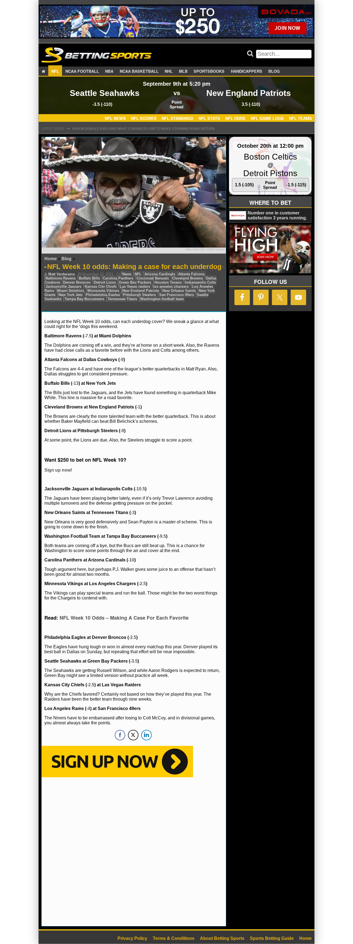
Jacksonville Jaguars (63, 286)
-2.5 (142, 583)
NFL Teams (300, 118)
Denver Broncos (76, 282)
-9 (122, 359)
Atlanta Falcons (191, 274)
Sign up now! (58, 470)
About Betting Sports (222, 938)
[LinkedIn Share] (146, 735)
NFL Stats (209, 118)
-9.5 (162, 536)
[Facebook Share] (120, 735)
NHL (169, 71)
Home (50, 258)
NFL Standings (177, 118)
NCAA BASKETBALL (139, 71)
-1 (138, 407)
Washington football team (162, 299)
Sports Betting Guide (272, 938)
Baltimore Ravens (61, 278)
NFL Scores (144, 118)
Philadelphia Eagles (103, 295)
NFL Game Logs (267, 118)
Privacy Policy (132, 938)
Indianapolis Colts (200, 282)
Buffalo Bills (89, 278)
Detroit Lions (105, 282)
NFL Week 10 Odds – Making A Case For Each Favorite (124, 617)
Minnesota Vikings (103, 291)
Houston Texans (168, 282)
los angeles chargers (171, 286)
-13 (75, 383)
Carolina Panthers (118, 278)
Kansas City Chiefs (101, 286)
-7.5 (88, 336)
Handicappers (246, 71)
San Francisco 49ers (176, 295)
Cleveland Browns (187, 278)
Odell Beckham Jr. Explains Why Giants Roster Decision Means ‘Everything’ (143, 129)
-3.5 (134, 661)
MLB (183, 71)
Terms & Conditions (173, 938)
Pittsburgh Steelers (139, 295)
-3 (133, 512)
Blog (274, 71)
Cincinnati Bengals (153, 278)
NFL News (115, 118)
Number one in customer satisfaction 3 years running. (277, 215)
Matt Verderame (61, 274)
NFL (55, 71)
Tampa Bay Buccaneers (84, 299)
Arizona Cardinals (160, 274)
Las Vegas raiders (135, 286)
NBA (109, 71)
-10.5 (140, 488)
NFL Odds (235, 118)
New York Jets (70, 295)
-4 (88, 708)
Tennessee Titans (122, 299)
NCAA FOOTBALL (82, 71)
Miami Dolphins (70, 291)
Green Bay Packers (135, 282)
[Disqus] (134, 851)
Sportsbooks (209, 71)
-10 (131, 560)
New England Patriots (140, 291)
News (126, 274)
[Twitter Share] (133, 735)
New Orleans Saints (179, 291)
